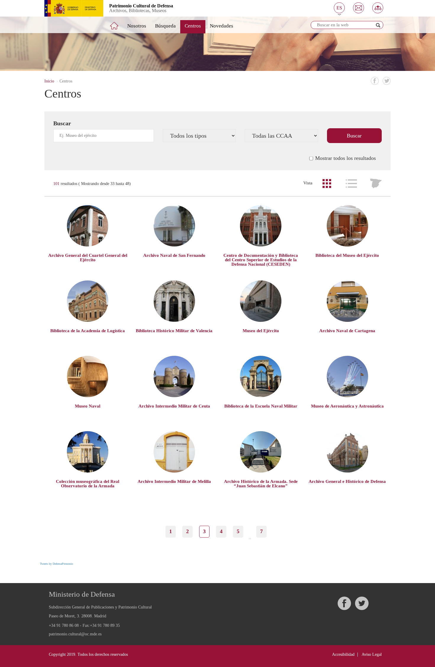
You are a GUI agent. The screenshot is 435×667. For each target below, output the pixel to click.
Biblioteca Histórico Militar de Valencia (174, 330)
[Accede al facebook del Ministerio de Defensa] (344, 603)
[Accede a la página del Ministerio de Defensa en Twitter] (361, 603)
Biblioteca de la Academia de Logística (87, 330)
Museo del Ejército (261, 330)
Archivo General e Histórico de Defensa (347, 481)
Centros (193, 26)
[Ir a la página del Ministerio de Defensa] (69, 8)
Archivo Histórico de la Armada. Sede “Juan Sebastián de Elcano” (261, 483)
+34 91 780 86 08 (64, 625)
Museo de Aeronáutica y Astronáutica (347, 406)
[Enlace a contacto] (358, 7)
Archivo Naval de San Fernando (174, 255)
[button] (339, 7)
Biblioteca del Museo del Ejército (347, 255)
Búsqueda (165, 26)
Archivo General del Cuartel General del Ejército (87, 257)
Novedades (221, 26)
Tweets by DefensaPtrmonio (56, 563)
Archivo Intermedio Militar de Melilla (174, 481)
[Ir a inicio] (118, 23)
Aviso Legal (372, 654)
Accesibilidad (343, 654)
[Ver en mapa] (376, 183)
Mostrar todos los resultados (345, 158)
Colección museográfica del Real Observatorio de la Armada (87, 483)
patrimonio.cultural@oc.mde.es (75, 634)
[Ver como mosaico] (327, 183)
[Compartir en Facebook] (375, 81)
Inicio (49, 81)
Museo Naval (87, 406)
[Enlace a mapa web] (377, 7)
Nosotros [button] (136, 26)
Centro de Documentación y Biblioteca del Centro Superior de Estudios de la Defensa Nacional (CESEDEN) (260, 260)
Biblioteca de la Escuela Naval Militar (260, 406)
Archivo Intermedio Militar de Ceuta (174, 406)
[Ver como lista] (351, 183)
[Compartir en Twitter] (387, 81)
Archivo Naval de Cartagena (347, 330)
